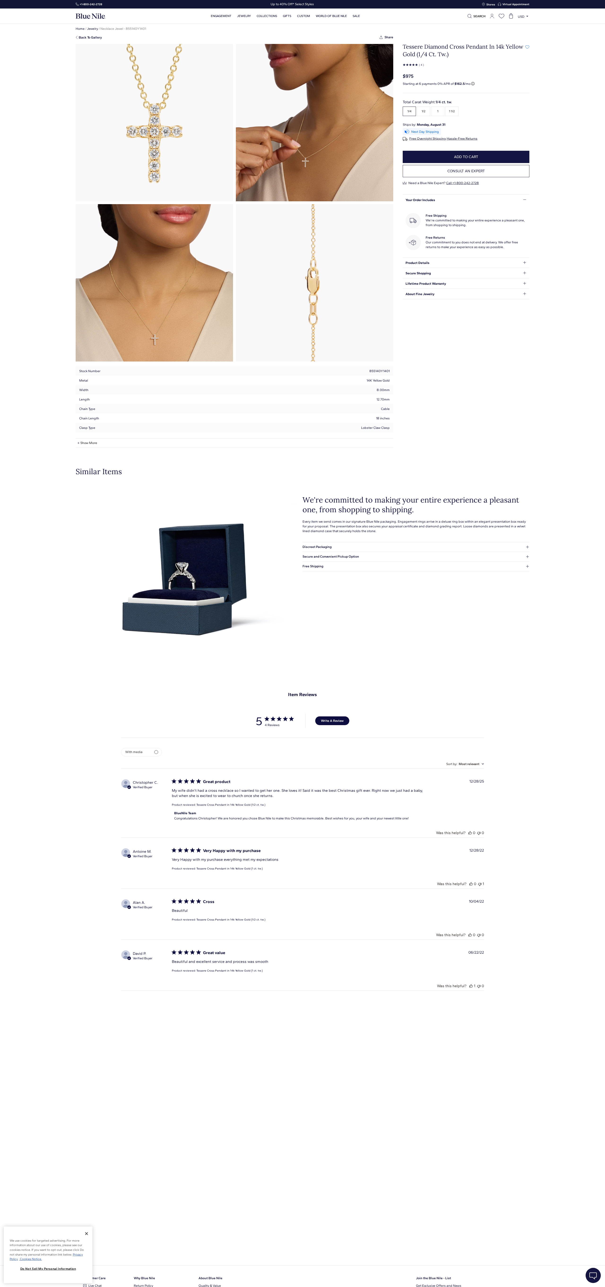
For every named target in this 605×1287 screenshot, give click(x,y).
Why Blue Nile (144, 1278)
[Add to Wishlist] (527, 47)
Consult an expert (466, 171)
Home (80, 29)
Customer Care (94, 1278)
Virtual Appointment (515, 4)
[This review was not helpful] (478, 833)
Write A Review (332, 721)
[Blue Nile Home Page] (90, 16)
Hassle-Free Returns (462, 138)
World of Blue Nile (331, 16)
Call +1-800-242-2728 (462, 183)
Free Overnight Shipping (427, 138)
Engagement (221, 16)
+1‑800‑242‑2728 (91, 4)
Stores (490, 4)
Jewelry (244, 16)
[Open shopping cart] (511, 16)
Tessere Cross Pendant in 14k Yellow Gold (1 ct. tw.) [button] (229, 868)
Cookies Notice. (30, 1259)
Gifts (287, 16)
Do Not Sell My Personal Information (48, 1268)
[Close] (86, 1233)
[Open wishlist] (501, 16)
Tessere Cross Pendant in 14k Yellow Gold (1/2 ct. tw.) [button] (230, 804)
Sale (356, 16)
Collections (267, 16)
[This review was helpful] (470, 833)
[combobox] (465, 764)
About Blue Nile (210, 1278)
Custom (303, 16)
